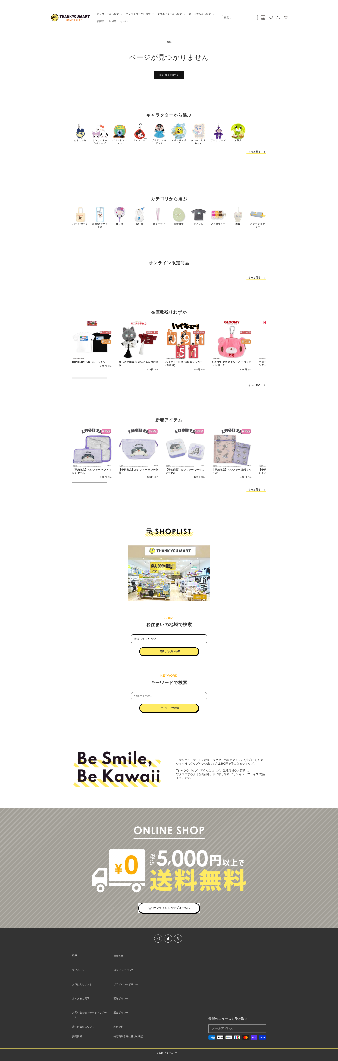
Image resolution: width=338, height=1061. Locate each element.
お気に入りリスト (82, 984)
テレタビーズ (218, 140)
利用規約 (118, 1026)
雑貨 (238, 224)
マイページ (78, 970)
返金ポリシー (121, 1012)
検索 (74, 955)
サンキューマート (173, 1053)
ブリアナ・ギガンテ (159, 142)
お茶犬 (238, 140)
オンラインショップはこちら (171, 907)
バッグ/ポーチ (80, 224)
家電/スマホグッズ (100, 225)
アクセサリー (218, 224)
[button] (109, 14)
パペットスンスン (119, 142)
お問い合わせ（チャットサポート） (89, 1014)
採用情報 (77, 1036)
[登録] (262, 1028)
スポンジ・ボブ (178, 142)
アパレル (199, 224)
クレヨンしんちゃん (198, 142)
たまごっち (80, 140)
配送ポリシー (121, 998)
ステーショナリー (257, 225)
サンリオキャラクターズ (100, 142)
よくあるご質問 (80, 998)
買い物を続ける (169, 74)
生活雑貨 (179, 224)
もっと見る (254, 151)
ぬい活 (139, 224)
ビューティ (159, 224)
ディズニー (139, 140)
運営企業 (118, 956)
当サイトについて (123, 970)
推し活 (119, 224)
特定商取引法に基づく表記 (128, 1036)
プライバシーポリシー (126, 984)
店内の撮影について (83, 1026)
